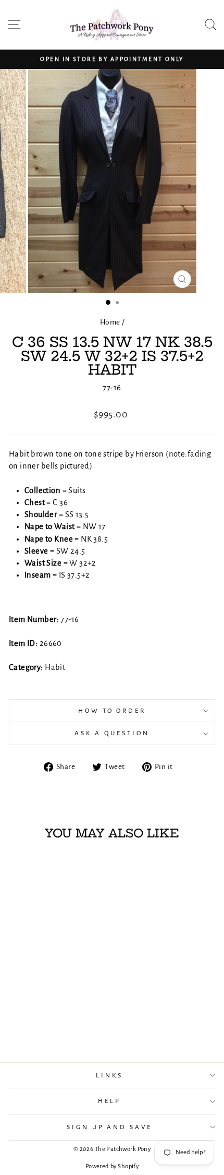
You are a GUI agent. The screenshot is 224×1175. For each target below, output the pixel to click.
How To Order (112, 710)
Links (109, 1075)
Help (109, 1101)
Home (110, 322)
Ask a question (112, 733)
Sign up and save (110, 1127)
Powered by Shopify (112, 1166)
